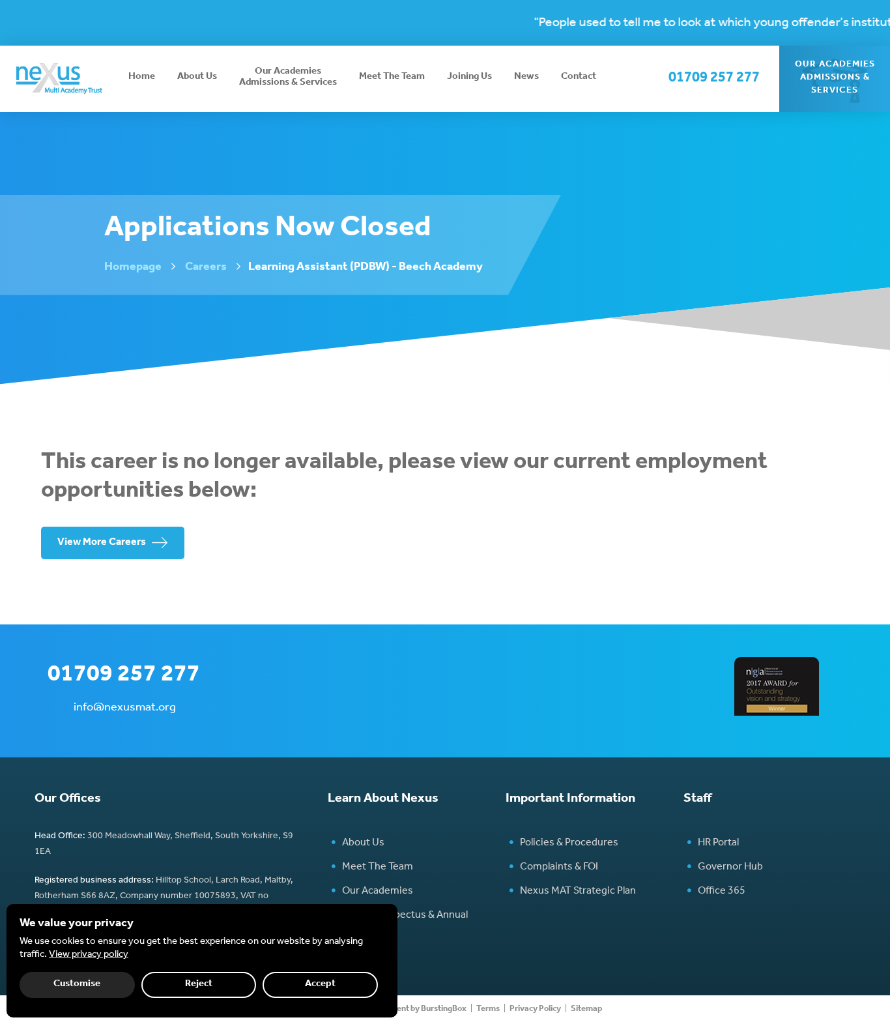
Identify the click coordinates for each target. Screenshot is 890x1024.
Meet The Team (392, 77)
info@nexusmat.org (125, 708)
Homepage (133, 268)
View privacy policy (88, 955)
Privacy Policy (535, 1009)
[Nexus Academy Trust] (58, 78)
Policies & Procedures (569, 843)
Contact (578, 77)
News (526, 77)
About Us (363, 843)
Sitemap (586, 1009)
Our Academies (377, 891)
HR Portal (718, 843)
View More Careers (101, 543)
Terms (488, 1009)
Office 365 (721, 891)
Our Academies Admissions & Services (288, 77)
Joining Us (469, 77)
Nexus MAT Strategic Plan (578, 891)
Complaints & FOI (559, 867)
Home (141, 77)
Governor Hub (730, 867)
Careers (206, 268)
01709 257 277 (714, 79)
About (197, 77)
